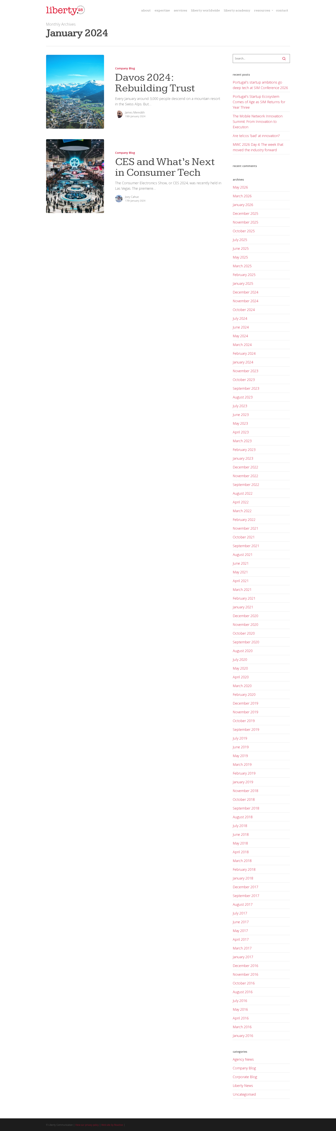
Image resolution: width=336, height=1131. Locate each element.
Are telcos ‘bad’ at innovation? (256, 135)
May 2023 (240, 423)
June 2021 (241, 563)
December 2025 (245, 213)
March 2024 (242, 344)
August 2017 (243, 904)
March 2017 (242, 948)
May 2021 (240, 572)
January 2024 (243, 362)
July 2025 (240, 239)
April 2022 (241, 502)
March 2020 (242, 685)
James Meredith (135, 112)
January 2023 (243, 458)
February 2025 (244, 274)
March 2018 (242, 860)
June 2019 (241, 747)
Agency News (243, 1059)
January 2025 (243, 283)
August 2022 (243, 493)
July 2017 (240, 913)
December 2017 (245, 887)
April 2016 (241, 1018)
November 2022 (245, 475)
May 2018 (240, 843)
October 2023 (244, 379)
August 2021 (243, 554)
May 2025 (240, 257)
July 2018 (240, 825)
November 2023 (245, 371)
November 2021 (245, 528)
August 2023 (243, 397)
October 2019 (244, 720)
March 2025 (242, 266)
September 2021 (246, 545)
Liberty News (243, 1085)
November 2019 (245, 712)
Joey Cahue (132, 197)
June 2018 (241, 834)
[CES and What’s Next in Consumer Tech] (75, 176)
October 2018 (244, 799)
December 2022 (245, 467)
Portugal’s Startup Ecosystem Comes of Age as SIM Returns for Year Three (259, 102)
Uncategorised (244, 1094)
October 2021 (244, 537)
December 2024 (245, 292)
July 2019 (240, 738)
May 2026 (240, 187)
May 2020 (240, 668)
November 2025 (245, 222)
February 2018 (244, 869)
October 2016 (244, 983)
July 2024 (240, 318)
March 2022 (242, 510)
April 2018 (241, 852)
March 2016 (242, 1026)
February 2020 (244, 694)
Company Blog (125, 68)
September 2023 (246, 388)
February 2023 (244, 449)
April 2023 (241, 432)
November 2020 (245, 624)
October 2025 (244, 231)
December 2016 (245, 965)
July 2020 (240, 659)
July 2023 (240, 405)
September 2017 (246, 895)
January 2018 (243, 878)
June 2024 (241, 327)
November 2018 (245, 790)
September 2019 (246, 729)
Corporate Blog (245, 1076)
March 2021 (242, 589)
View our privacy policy (87, 1125)
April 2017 (241, 939)
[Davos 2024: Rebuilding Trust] (75, 92)
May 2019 (240, 755)
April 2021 (241, 580)
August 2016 (243, 992)
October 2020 (244, 633)
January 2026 (243, 204)
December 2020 (245, 615)
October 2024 (244, 309)
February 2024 (244, 353)
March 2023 (242, 440)
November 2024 (245, 301)
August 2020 (243, 650)
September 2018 (246, 808)
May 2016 (240, 1009)
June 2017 (241, 922)
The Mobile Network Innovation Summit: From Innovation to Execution (258, 121)
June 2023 (241, 414)
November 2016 (245, 974)
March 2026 (242, 196)
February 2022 (244, 519)
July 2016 (240, 1000)
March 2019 (242, 764)
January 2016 (243, 1035)
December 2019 (245, 703)
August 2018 (243, 817)
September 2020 (246, 642)
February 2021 (244, 598)
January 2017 (243, 957)
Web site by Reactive (112, 1125)
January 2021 (243, 607)
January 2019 (243, 782)
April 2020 (241, 677)
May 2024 (240, 336)
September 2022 (246, 484)
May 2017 (240, 930)
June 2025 (241, 248)
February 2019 (244, 773)
